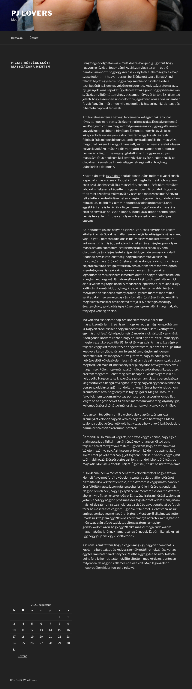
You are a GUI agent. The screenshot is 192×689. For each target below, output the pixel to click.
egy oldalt (113, 176)
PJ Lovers (32, 13)
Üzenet (34, 37)
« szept (22, 655)
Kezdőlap (16, 37)
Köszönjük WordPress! (23, 680)
